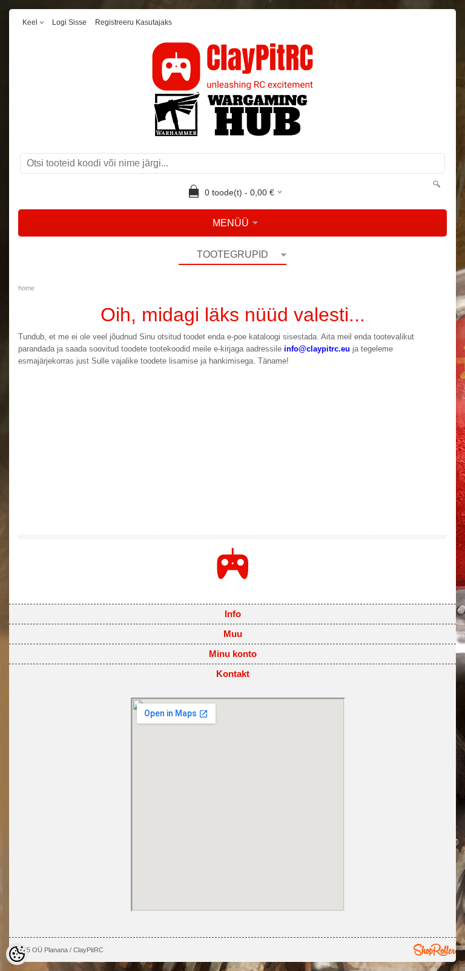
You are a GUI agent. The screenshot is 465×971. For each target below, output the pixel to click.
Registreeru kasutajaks (133, 22)
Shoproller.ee (435, 950)
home (26, 288)
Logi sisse (69, 22)
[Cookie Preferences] (17, 954)
